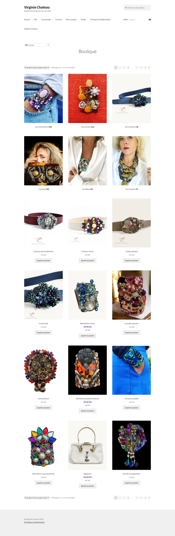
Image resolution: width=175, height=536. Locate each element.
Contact (58, 19)
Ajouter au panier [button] (43, 260)
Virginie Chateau (37, 7)
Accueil (27, 19)
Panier (83, 19)
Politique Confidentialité (100, 19)
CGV (35, 19)
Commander (46, 19)
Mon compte (71, 19)
